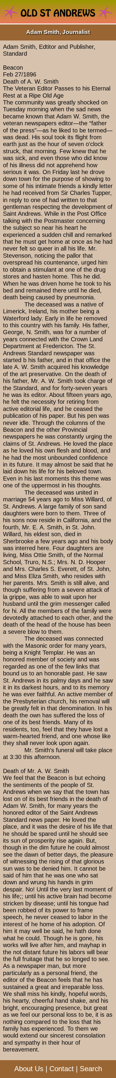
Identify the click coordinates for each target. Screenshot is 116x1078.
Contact (61, 1069)
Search (91, 1069)
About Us (28, 1069)
